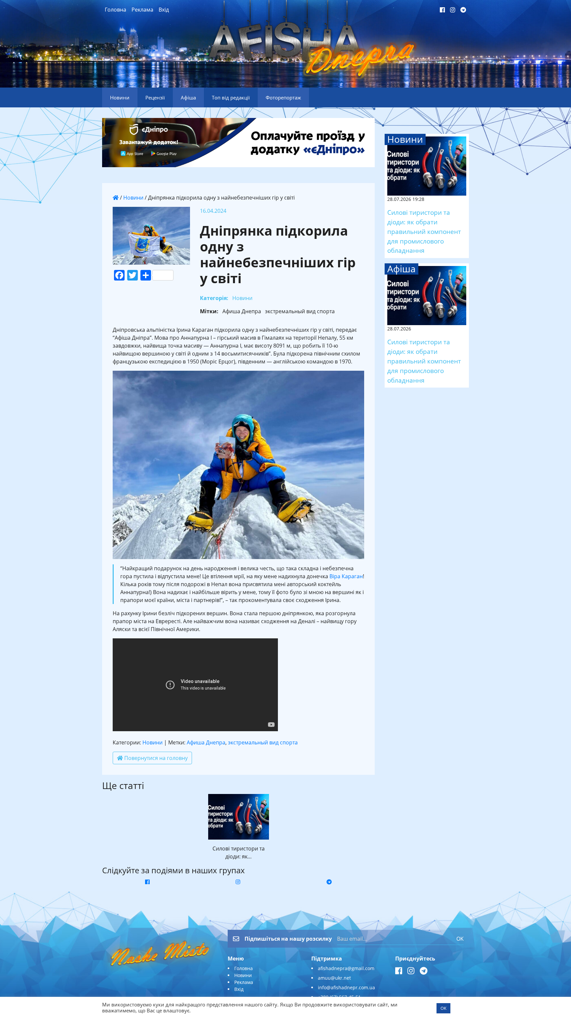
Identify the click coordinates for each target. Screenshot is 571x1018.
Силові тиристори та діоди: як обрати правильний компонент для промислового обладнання (424, 231)
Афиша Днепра (206, 742)
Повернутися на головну (155, 758)
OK (460, 938)
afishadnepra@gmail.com (346, 968)
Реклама (142, 9)
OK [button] (443, 1008)
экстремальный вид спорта (263, 742)
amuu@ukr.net (334, 978)
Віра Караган (346, 576)
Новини (133, 197)
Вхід (164, 9)
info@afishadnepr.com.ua (346, 987)
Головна (115, 9)
